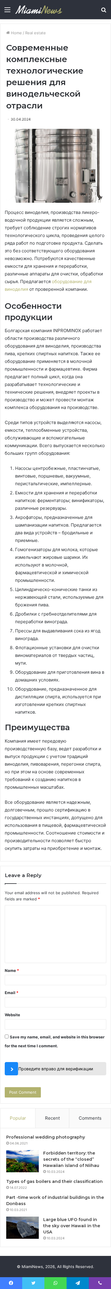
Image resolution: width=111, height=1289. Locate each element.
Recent (52, 1118)
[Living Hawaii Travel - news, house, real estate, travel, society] (38, 9)
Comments (90, 1118)
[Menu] (7, 11)
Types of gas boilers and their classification (54, 1181)
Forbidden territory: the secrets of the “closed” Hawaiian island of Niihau (71, 1159)
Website (12, 1014)
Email (11, 992)
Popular (18, 1118)
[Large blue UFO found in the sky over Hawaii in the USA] (22, 1228)
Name (12, 970)
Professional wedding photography (45, 1137)
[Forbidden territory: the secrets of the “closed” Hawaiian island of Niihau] (22, 1161)
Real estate (35, 32)
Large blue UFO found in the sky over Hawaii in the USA (71, 1226)
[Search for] (104, 11)
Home (16, 32)
